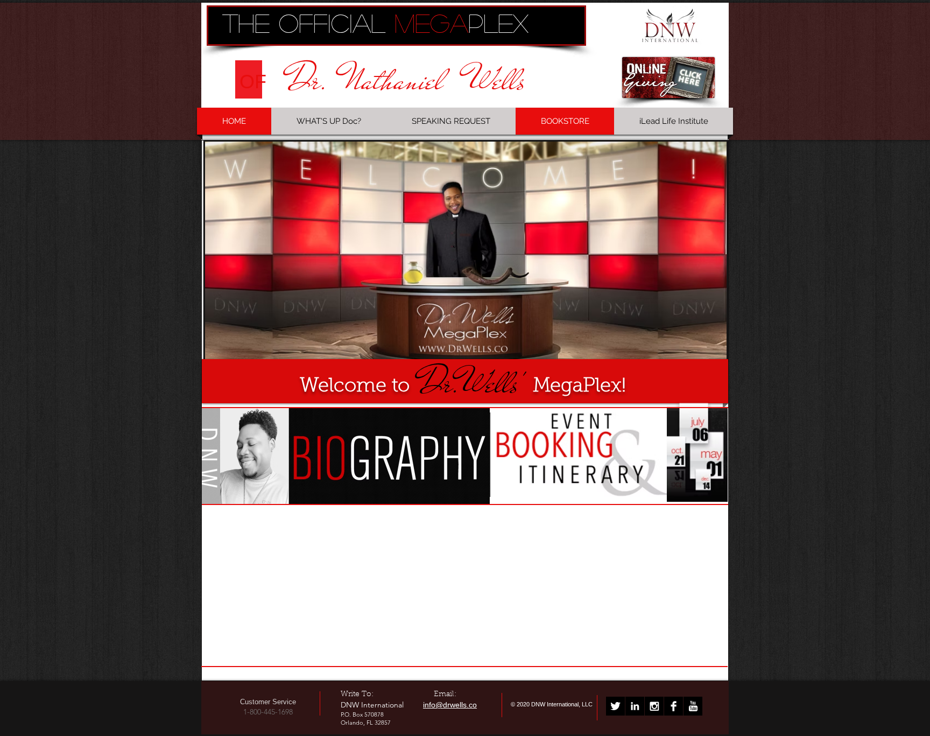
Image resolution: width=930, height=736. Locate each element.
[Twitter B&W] (615, 706)
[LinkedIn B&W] (634, 706)
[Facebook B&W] (673, 706)
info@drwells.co (450, 704)
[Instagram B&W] (654, 706)
